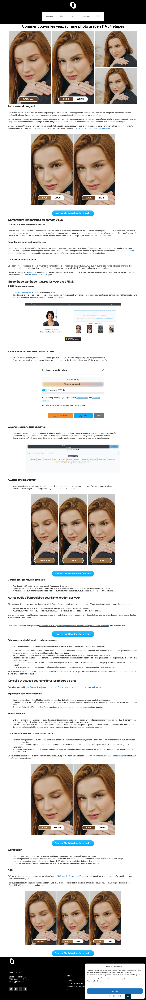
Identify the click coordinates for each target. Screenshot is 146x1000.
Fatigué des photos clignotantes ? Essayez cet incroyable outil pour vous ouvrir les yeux (65, 687)
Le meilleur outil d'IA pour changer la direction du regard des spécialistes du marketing (74, 626)
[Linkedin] (11, 989)
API (61, 16)
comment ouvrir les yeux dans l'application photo (107, 756)
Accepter (115, 991)
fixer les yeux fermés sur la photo (34, 275)
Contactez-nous (85, 16)
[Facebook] (16, 989)
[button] (99, 16)
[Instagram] (20, 989)
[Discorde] (25, 989)
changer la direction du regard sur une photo (92, 128)
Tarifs (71, 16)
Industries (50, 16)
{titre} (110, 996)
